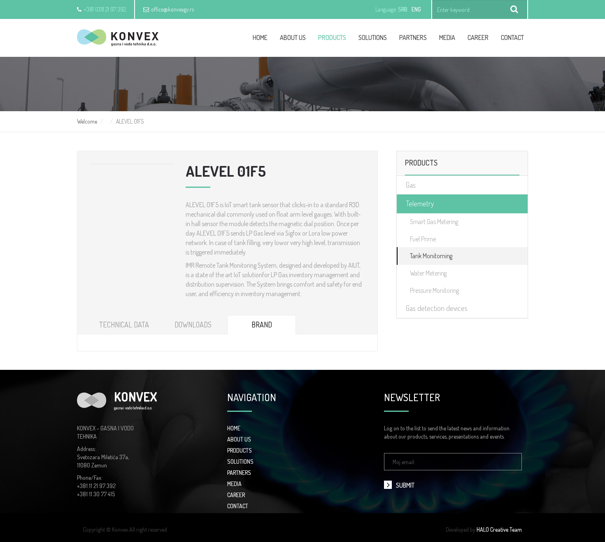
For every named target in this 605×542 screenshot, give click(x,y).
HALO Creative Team (499, 529)
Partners (413, 37)
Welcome (87, 121)
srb (402, 9)
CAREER (478, 37)
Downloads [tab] (193, 324)
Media (447, 37)
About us (293, 37)
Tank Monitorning (431, 256)
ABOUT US (239, 439)
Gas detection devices (437, 308)
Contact (512, 37)
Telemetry (420, 203)
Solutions (372, 37)
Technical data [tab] (124, 324)
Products (332, 37)
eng (416, 9)
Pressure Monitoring (434, 290)
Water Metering (428, 273)
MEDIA (234, 483)
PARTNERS (239, 472)
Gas (411, 184)
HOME (233, 428)
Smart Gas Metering (434, 221)
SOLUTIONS (240, 461)
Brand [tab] (261, 324)
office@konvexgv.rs (172, 9)
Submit (405, 485)
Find (514, 9)
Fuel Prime (423, 239)
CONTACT (237, 505)
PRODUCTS (239, 450)
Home (260, 37)
